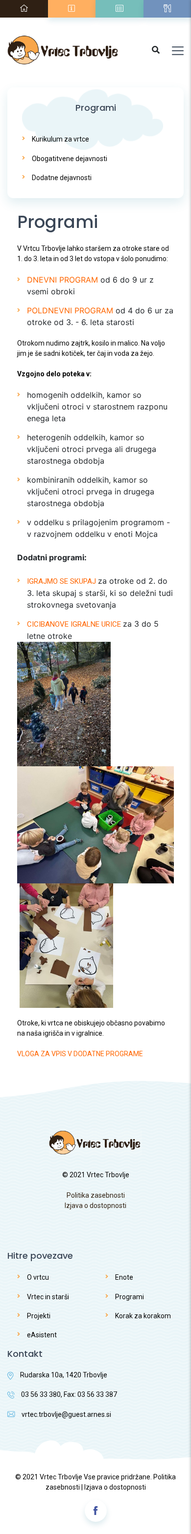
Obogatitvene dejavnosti (69, 159)
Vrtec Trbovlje (61, 1477)
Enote (124, 1277)
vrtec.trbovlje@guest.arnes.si (66, 1414)
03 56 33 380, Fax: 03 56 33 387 (69, 1394)
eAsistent (42, 1335)
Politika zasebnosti (96, 1195)
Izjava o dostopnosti (95, 1205)
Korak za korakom (143, 1316)
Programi (129, 1297)
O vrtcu (38, 1277)
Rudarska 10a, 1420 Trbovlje (63, 1375)
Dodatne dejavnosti (62, 178)
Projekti (38, 1316)
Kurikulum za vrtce (60, 139)
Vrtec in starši (48, 1297)
